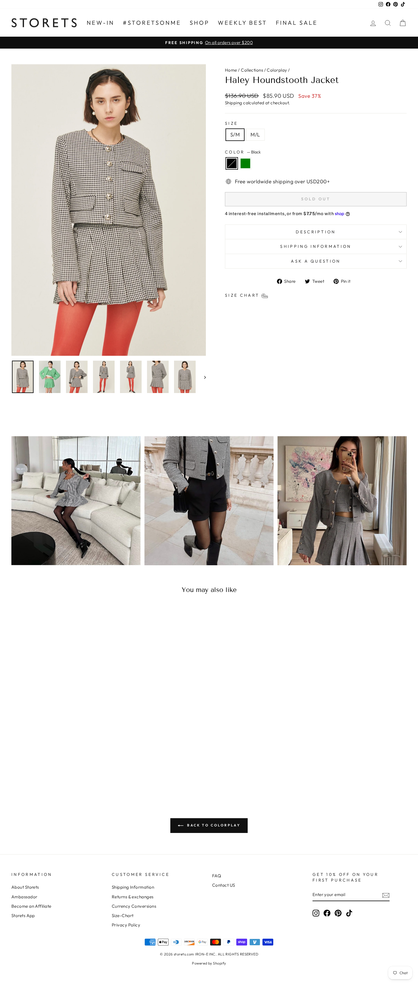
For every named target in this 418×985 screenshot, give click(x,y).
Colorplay (277, 70)
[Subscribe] (386, 895)
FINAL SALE (297, 22)
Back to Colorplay (213, 825)
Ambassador (24, 896)
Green (245, 163)
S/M (235, 134)
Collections (252, 70)
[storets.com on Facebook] (327, 913)
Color (243, 152)
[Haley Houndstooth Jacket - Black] (54, 770)
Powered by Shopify (209, 963)
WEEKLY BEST (242, 22)
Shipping (233, 102)
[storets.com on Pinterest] (338, 913)
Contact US (223, 885)
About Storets (25, 887)
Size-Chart (123, 915)
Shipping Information (133, 887)
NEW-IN (100, 22)
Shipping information (315, 246)
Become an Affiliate (31, 906)
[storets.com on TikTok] (349, 913)
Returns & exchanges (133, 896)
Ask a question (315, 261)
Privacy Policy (126, 925)
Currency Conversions (134, 906)
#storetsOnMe (152, 22)
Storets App (23, 915)
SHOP (199, 22)
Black (231, 163)
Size (231, 123)
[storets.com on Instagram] (316, 913)
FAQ (216, 875)
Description (316, 231)
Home (231, 70)
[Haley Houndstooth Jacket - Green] (62, 770)
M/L (255, 134)
